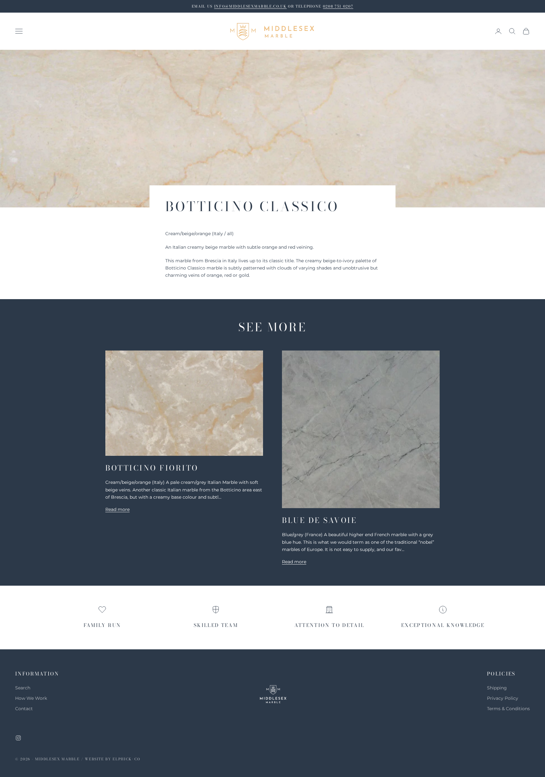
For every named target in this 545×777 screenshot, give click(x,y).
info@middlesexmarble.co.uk (250, 6)
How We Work (31, 698)
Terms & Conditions (508, 708)
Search (22, 688)
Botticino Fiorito (151, 467)
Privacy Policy (502, 698)
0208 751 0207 (338, 6)
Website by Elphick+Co (112, 759)
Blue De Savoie (319, 520)
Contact (24, 708)
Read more (117, 509)
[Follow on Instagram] (18, 738)
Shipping (497, 688)
